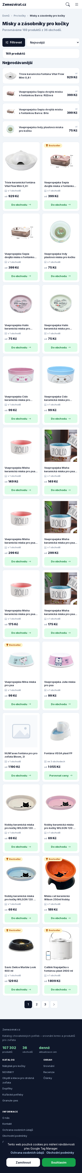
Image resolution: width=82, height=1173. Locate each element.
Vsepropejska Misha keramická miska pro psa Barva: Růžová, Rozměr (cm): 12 (20, 469)
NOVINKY (8, 1072)
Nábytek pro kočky (13, 1066)
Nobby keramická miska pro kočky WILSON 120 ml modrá (20, 898)
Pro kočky (20, 15)
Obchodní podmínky (14, 1135)
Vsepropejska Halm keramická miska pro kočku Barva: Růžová (17, 327)
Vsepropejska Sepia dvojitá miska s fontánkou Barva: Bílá (20, 255)
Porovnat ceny (59, 775)
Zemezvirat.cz (14, 5)
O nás (6, 1117)
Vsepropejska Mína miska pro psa (20, 683)
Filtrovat (16, 42)
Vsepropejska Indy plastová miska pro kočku (59, 255)
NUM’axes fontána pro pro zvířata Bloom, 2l (21, 755)
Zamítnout (23, 1162)
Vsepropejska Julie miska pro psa (59, 683)
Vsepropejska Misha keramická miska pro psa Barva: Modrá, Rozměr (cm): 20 (59, 541)
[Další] (54, 1004)
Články (47, 1078)
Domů (6, 15)
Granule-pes (10, 1100)
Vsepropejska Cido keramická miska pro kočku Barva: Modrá (57, 398)
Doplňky (7, 1088)
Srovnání (48, 1066)
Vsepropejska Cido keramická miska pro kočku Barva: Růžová (17, 398)
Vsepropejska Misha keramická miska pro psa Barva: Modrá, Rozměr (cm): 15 (59, 612)
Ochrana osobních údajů (17, 1129)
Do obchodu (19, 204)
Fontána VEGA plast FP (58, 753)
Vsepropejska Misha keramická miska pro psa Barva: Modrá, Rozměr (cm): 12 (59, 469)
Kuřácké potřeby (12, 1094)
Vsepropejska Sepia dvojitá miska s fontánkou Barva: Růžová (59, 184)
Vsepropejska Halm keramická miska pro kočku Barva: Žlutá (57, 327)
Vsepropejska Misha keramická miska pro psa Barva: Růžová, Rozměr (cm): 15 (20, 612)
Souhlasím (58, 1162)
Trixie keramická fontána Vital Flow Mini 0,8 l (20, 184)
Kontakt (7, 1123)
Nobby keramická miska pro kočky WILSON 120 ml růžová (60, 826)
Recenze (49, 1072)
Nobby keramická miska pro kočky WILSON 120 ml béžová (20, 826)
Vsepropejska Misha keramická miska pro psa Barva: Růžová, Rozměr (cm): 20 (20, 541)
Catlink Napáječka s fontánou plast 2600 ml (58, 969)
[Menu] (77, 4)
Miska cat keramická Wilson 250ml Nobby (57, 898)
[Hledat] (68, 4)
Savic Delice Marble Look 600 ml (20, 969)
